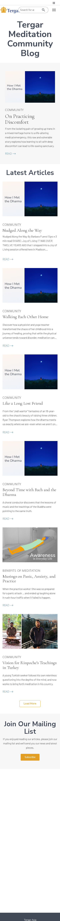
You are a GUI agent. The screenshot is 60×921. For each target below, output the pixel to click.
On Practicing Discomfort (19, 119)
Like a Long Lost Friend (22, 403)
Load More (30, 703)
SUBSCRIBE (30, 757)
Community (14, 110)
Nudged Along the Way (22, 230)
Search (43, 9)
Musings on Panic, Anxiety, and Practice (29, 578)
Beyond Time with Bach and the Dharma (29, 492)
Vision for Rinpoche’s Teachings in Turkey (29, 665)
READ (8, 153)
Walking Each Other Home (25, 316)
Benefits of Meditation (21, 570)
